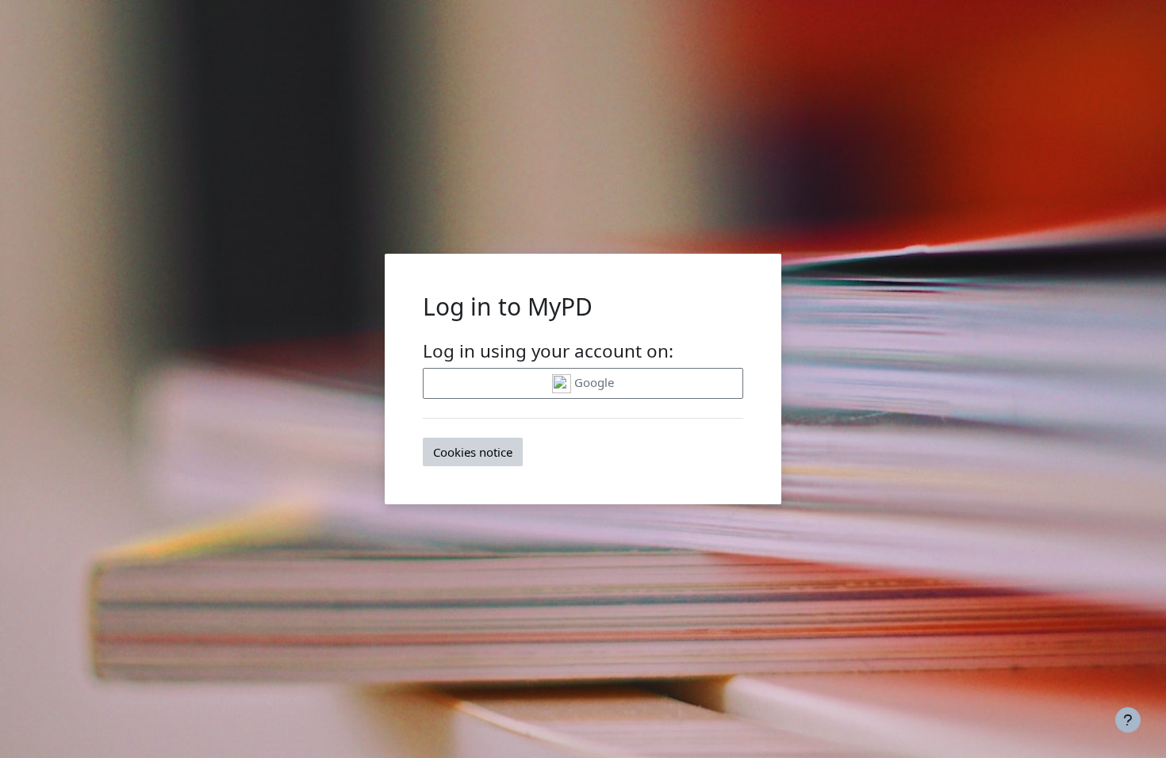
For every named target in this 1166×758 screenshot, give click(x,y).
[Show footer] (1128, 720)
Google (592, 382)
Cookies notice (472, 452)
